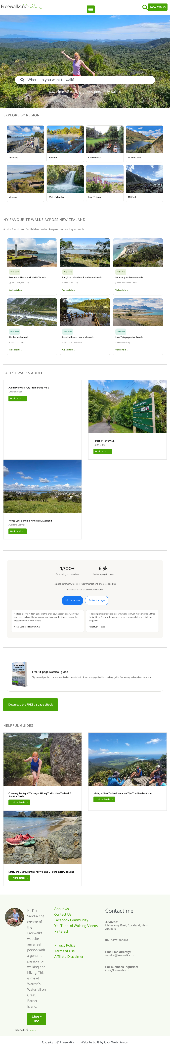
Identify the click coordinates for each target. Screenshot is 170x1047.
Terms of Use (64, 951)
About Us (61, 909)
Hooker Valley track (19, 337)
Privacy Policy (64, 946)
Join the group (72, 600)
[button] (91, 9)
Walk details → (15, 290)
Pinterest (61, 932)
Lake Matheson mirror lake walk (78, 337)
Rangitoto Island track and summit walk (82, 278)
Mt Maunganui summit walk (129, 278)
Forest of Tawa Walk (103, 441)
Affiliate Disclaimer (68, 957)
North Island (99, 445)
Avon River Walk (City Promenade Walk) (28, 388)
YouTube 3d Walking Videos (76, 926)
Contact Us (62, 915)
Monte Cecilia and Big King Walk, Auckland (30, 521)
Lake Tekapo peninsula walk (129, 337)
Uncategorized (15, 392)
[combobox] (85, 80)
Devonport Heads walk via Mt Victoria (27, 278)
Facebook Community (71, 920)
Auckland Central (16, 525)
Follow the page (97, 600)
